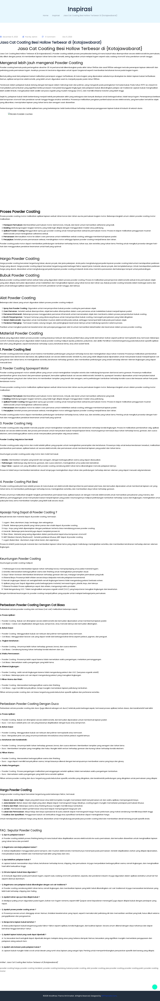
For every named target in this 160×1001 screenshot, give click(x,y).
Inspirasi (56, 15)
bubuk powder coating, (76, 968)
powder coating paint (134, 968)
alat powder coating (96, 968)
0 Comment (50, 37)
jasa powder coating (115, 968)
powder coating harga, (10, 968)
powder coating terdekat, (31, 968)
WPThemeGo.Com (109, 996)
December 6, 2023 (10, 37)
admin (34, 37)
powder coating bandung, (54, 968)
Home (45, 15)
